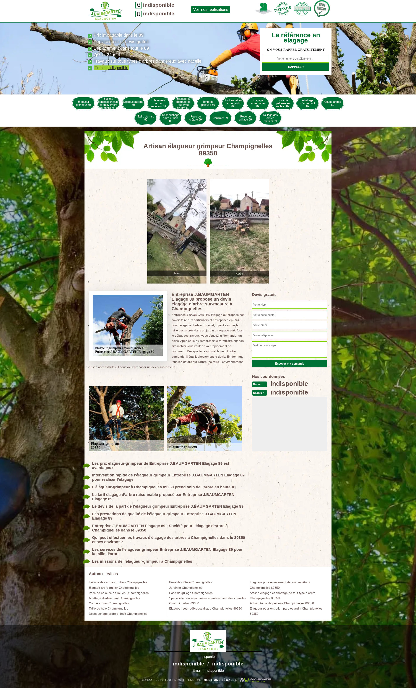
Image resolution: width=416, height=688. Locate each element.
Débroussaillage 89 (133, 103)
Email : (111, 68)
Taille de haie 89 (146, 118)
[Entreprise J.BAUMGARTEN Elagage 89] (208, 641)
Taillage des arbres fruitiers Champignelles (118, 582)
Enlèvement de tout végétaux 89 (158, 103)
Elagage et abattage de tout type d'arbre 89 (183, 103)
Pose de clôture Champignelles (190, 582)
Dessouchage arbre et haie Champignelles (118, 613)
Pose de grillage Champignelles (191, 593)
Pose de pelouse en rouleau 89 (283, 103)
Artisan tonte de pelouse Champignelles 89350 (282, 603)
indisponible (158, 5)
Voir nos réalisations (210, 9)
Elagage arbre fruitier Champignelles (114, 587)
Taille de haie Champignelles (108, 608)
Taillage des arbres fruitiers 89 (270, 118)
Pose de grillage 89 (245, 118)
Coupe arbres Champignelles (109, 603)
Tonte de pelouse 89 (208, 103)
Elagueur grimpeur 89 (83, 103)
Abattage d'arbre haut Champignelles (114, 598)
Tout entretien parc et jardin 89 (233, 103)
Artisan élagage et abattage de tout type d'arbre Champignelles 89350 (282, 595)
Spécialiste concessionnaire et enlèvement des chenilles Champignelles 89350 (207, 600)
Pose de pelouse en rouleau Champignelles (119, 593)
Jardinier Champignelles (185, 587)
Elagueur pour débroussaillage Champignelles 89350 (205, 608)
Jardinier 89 (220, 118)
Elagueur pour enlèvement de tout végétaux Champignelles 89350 (280, 584)
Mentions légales (220, 679)
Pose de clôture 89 (195, 118)
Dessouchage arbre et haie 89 (170, 118)
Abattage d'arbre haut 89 (308, 103)
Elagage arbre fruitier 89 (257, 103)
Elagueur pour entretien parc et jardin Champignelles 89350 (286, 611)
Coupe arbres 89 (332, 103)
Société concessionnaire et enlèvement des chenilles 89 (108, 103)
